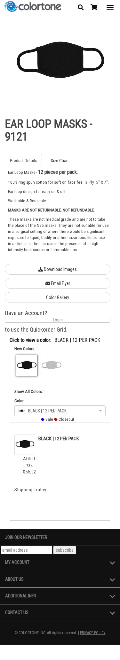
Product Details (23, 160)
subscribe (65, 550)
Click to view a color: (30, 340)
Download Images (60, 269)
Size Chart (60, 160)
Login (58, 319)
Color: (19, 400)
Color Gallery (57, 297)
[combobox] (60, 410)
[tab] (25, 160)
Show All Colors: (28, 391)
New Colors (24, 348)
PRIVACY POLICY (93, 633)
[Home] (33, 6)
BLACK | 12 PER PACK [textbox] (47, 410)
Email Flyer (60, 283)
